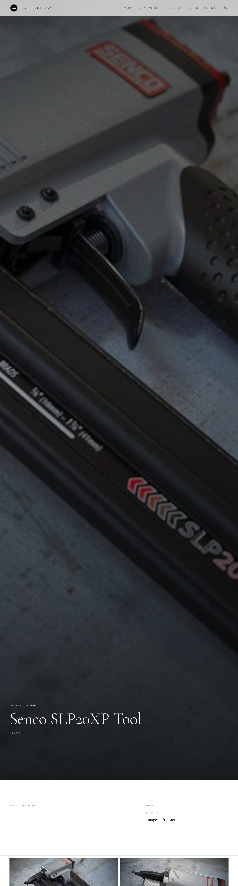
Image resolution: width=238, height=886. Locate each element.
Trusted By (173, 8)
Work (128, 8)
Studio (193, 8)
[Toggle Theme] (226, 8)
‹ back (14, 733)
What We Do (149, 8)
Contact (211, 8)
